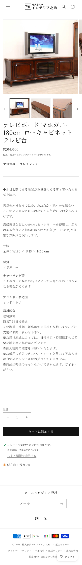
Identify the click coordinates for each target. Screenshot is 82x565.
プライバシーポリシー (19, 550)
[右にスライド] (77, 109)
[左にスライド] (4, 109)
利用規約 (40, 550)
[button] (8, 6)
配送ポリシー (55, 550)
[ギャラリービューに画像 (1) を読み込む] (19, 108)
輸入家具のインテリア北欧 (36, 544)
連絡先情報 (72, 550)
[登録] (62, 503)
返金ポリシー (62, 544)
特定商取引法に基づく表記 (43, 556)
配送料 (13, 154)
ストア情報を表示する (21, 456)
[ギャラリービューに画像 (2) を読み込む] (41, 108)
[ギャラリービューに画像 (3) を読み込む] (62, 108)
